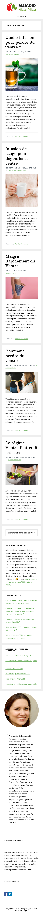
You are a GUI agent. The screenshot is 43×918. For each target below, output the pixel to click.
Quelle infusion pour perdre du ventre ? (20, 42)
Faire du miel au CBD (14, 668)
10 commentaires (14, 460)
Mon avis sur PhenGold (15, 679)
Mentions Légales (21, 910)
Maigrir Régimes (21, 6)
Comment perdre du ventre (15, 356)
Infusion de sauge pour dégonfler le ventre (17, 156)
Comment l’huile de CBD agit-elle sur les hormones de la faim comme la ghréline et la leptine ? (21, 611)
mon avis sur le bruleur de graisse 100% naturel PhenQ (21, 582)
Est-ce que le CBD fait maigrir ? (18, 655)
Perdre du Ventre (21, 136)
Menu (23, 16)
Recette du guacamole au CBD (18, 674)
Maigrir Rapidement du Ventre (20, 261)
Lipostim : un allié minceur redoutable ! (21, 684)
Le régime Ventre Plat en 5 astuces (21, 447)
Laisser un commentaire (14, 54)
